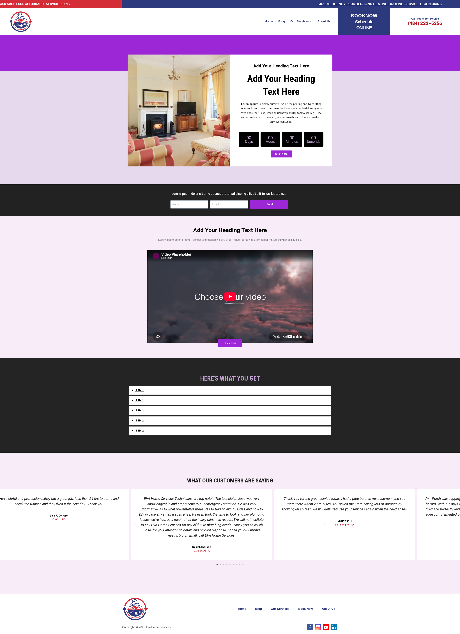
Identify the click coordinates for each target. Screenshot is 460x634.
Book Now (305, 609)
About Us (324, 21)
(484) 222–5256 (425, 23)
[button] (230, 391)
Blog (281, 21)
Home (269, 21)
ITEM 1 (139, 390)
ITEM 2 (139, 400)
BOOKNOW (364, 15)
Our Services (299, 21)
